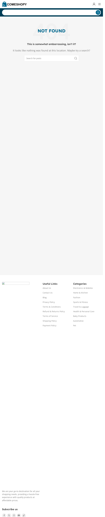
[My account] (94, 4)
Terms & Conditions (52, 306)
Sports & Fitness (80, 302)
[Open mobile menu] (99, 4)
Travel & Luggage (81, 306)
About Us (47, 288)
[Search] (98, 12)
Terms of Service (50, 316)
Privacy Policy (49, 302)
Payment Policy (49, 325)
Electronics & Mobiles (83, 288)
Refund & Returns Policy (54, 311)
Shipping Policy (50, 321)
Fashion (76, 297)
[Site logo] (14, 3)
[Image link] (15, 384)
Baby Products (79, 316)
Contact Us (47, 292)
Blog (45, 297)
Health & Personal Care (83, 311)
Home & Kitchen (80, 292)
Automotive (78, 321)
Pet (74, 325)
